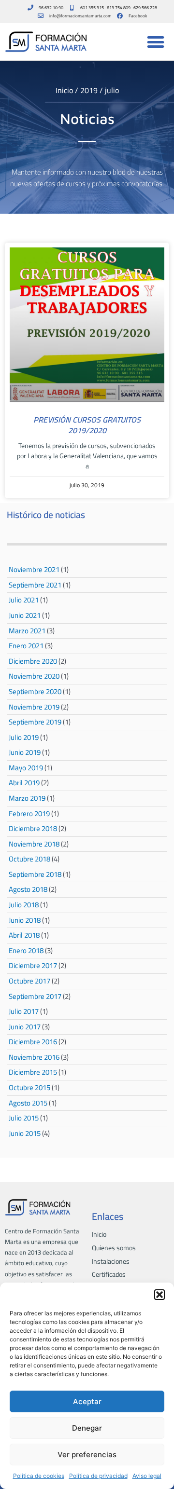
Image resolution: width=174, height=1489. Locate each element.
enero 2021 (26, 646)
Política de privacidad (98, 1475)
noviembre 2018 (34, 844)
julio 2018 (24, 905)
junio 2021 (25, 615)
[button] (159, 1294)
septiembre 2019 (35, 722)
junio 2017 (25, 1027)
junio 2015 (25, 1133)
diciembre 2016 (33, 1042)
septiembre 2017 (35, 996)
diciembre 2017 (33, 965)
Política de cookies (38, 1475)
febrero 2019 (29, 813)
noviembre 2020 (34, 676)
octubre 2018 (29, 859)
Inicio (64, 90)
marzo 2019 (27, 798)
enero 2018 (26, 950)
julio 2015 (24, 1118)
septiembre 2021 (35, 585)
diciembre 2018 (33, 828)
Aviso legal (146, 1475)
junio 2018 (25, 920)
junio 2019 (25, 752)
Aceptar (87, 1401)
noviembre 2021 (34, 569)
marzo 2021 (27, 631)
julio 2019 (24, 737)
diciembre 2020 (33, 661)
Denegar (87, 1428)
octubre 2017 (29, 981)
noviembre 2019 (34, 707)
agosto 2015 (28, 1103)
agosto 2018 (28, 889)
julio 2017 (24, 1011)
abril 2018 (24, 935)
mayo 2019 (26, 768)
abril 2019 (24, 783)
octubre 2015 (29, 1087)
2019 (89, 90)
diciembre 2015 (33, 1072)
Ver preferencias (87, 1454)
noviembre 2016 (34, 1057)
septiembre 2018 (35, 874)
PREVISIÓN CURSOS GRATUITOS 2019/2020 (87, 424)
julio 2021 (24, 600)
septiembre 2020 (35, 691)
